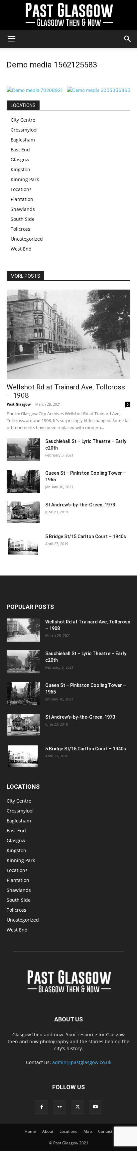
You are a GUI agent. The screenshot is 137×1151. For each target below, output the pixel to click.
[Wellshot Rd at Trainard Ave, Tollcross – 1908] (68, 334)
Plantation (22, 199)
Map (87, 1131)
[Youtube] (95, 1107)
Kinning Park (25, 179)
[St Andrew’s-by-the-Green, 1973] (23, 512)
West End (21, 249)
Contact (105, 1131)
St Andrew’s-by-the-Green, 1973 (80, 504)
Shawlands (23, 209)
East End (20, 149)
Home (30, 1131)
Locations (21, 189)
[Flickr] (59, 1107)
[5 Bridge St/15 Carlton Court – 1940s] (23, 544)
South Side (23, 219)
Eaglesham (23, 140)
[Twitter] (77, 1107)
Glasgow (20, 159)
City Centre (23, 120)
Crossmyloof (24, 130)
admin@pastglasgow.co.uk (81, 1062)
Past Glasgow (19, 404)
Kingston (20, 169)
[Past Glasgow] (68, 15)
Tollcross (20, 229)
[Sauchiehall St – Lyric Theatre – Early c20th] (23, 449)
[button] (11, 39)
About (47, 1131)
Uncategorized (27, 239)
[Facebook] (41, 1107)
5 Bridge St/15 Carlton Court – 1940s (85, 536)
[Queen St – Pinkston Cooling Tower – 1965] (23, 481)
